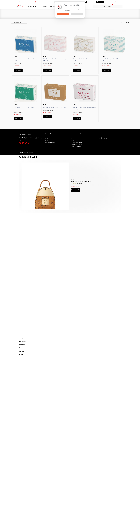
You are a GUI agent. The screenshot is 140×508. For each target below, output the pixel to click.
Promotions (45, 6)
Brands (21, 354)
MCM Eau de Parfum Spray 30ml (80, 181)
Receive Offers (63, 14)
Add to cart (18, 70)
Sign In (103, 6)
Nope (77, 14)
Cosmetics (22, 344)
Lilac (15, 56)
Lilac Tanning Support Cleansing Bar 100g (54, 107)
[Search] (86, 2)
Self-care (21, 348)
